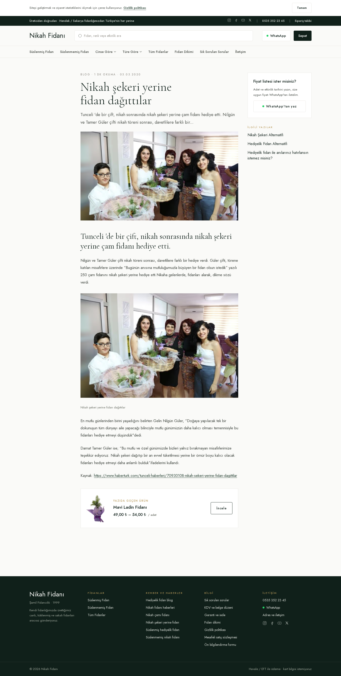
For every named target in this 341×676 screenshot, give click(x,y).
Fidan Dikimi (184, 51)
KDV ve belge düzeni (218, 607)
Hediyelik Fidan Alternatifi (267, 143)
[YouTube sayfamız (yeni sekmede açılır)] (243, 20)
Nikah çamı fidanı (157, 615)
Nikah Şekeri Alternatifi (265, 135)
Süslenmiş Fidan (41, 51)
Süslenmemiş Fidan (74, 51)
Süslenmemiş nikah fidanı (163, 637)
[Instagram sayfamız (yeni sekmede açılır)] (229, 20)
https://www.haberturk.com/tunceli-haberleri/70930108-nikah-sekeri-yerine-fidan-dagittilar (165, 475)
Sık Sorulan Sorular (214, 51)
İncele (221, 508)
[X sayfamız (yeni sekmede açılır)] (250, 20)
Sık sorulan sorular (216, 600)
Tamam (302, 8)
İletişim (240, 51)
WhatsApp (273, 607)
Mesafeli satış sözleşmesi (220, 637)
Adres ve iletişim (273, 615)
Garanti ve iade (214, 615)
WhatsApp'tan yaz (281, 106)
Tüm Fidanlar (158, 51)
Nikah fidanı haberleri (160, 607)
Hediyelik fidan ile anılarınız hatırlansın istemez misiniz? (278, 155)
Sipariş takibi (303, 21)
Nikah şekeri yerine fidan (162, 622)
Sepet (302, 35)
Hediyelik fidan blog (159, 600)
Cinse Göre (104, 51)
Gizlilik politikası (134, 8)
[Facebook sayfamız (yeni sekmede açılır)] (236, 20)
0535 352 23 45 (273, 21)
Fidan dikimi (212, 622)
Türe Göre (130, 51)
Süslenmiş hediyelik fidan (162, 629)
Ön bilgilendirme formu (220, 644)
